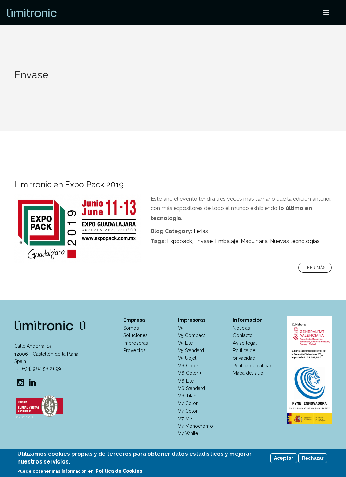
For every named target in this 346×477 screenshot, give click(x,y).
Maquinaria (254, 241)
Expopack (179, 241)
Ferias (201, 231)
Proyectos (134, 350)
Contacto (243, 335)
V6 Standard (191, 388)
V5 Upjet (187, 358)
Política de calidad (253, 365)
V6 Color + (189, 373)
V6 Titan (187, 395)
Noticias (241, 328)
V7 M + (185, 418)
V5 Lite (185, 343)
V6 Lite (186, 381)
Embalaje (226, 241)
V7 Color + (189, 411)
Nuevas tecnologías (295, 241)
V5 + (182, 328)
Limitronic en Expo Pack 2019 (69, 184)
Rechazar (312, 458)
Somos (131, 328)
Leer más (315, 267)
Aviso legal (245, 343)
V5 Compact (191, 335)
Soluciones (135, 335)
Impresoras (135, 343)
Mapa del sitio (248, 373)
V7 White (188, 433)
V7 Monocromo (195, 426)
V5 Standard (191, 350)
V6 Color (188, 365)
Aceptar (283, 458)
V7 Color (188, 403)
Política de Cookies (119, 471)
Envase (203, 241)
